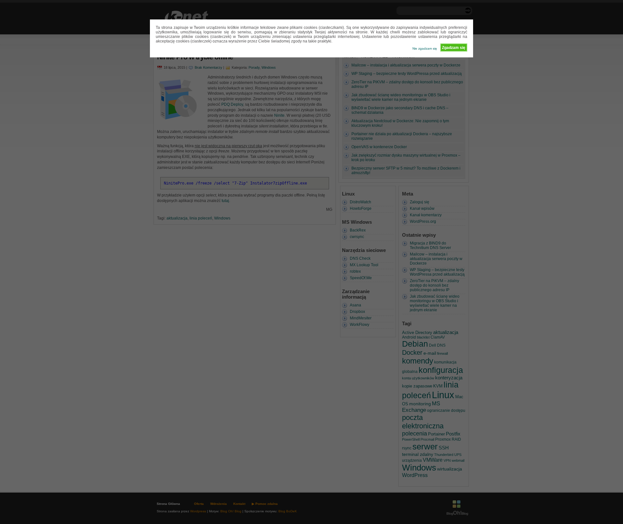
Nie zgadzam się (424, 48)
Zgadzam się (453, 47)
